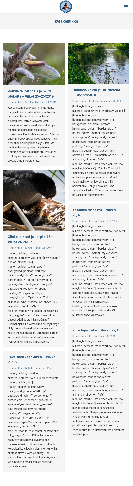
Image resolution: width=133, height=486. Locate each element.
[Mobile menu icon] (126, 6)
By (35, 102)
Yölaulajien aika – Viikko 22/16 (96, 330)
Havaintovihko (15, 102)
